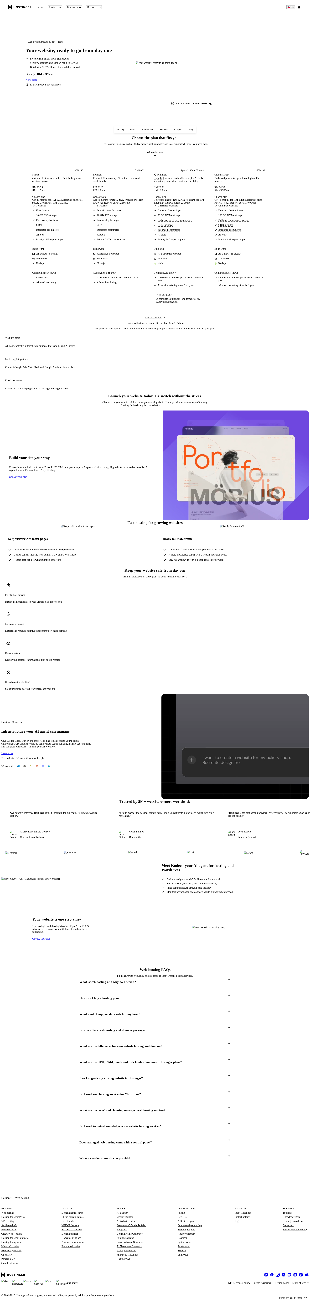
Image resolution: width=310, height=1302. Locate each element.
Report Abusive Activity (295, 1229)
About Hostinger (242, 1212)
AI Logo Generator (126, 1250)
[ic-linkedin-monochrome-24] (266, 1275)
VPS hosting (7, 1221)
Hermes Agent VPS (11, 1250)
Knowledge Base (291, 1217)
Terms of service (300, 1283)
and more (72, 1283)
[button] (155, 982)
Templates (122, 1229)
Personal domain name (73, 1242)
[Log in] (299, 7)
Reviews (182, 1217)
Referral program (186, 1229)
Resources (92, 7)
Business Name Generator (130, 1242)
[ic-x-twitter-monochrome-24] (283, 1275)
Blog (236, 1221)
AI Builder (122, 1212)
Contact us (288, 1225)
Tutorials (287, 1212)
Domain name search (72, 1212)
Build (132, 129)
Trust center (184, 1246)
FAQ (191, 129)
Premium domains (71, 1246)
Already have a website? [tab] (147, 405)
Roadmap (182, 1238)
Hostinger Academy (293, 1221)
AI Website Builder (126, 1221)
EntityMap (183, 1254)
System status (184, 1242)
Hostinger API (124, 1258)
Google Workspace (11, 1263)
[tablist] (155, 405)
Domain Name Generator (129, 1233)
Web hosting (7, 1212)
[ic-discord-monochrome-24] (307, 1275)
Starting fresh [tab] (128, 405)
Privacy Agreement (262, 1283)
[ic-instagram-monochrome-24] (278, 1275)
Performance (147, 129)
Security (164, 129)
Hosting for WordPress (13, 1217)
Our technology (242, 1217)
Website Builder (125, 1217)
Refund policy (282, 1283)
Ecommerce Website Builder (131, 1225)
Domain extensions (71, 1238)
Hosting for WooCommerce (15, 1238)
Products (53, 7)
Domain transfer (70, 1233)
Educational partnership (190, 1225)
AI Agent (178, 129)
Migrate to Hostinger (127, 1254)
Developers (72, 7)
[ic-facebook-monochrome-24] (272, 1275)
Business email (8, 1229)
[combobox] (155, 154)
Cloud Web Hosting (11, 1233)
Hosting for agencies (11, 1242)
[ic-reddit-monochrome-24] (295, 1275)
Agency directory (186, 1233)
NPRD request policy (239, 1283)
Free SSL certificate (72, 1229)
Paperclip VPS (8, 1258)
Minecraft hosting (10, 1246)
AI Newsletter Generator (129, 1246)
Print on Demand (125, 1238)
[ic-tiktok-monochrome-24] (301, 1275)
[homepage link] (19, 7)
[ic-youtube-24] (289, 1275)
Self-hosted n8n (9, 1225)
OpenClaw (6, 1254)
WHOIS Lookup (70, 1225)
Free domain (68, 1221)
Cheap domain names (72, 1217)
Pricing (40, 7)
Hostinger (6, 1198)
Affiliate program (186, 1221)
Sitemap (182, 1250)
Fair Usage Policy (173, 323)
